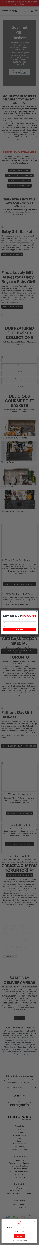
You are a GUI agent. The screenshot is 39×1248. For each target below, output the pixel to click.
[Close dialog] (37, 612)
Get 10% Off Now (19, 629)
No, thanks (19, 631)
